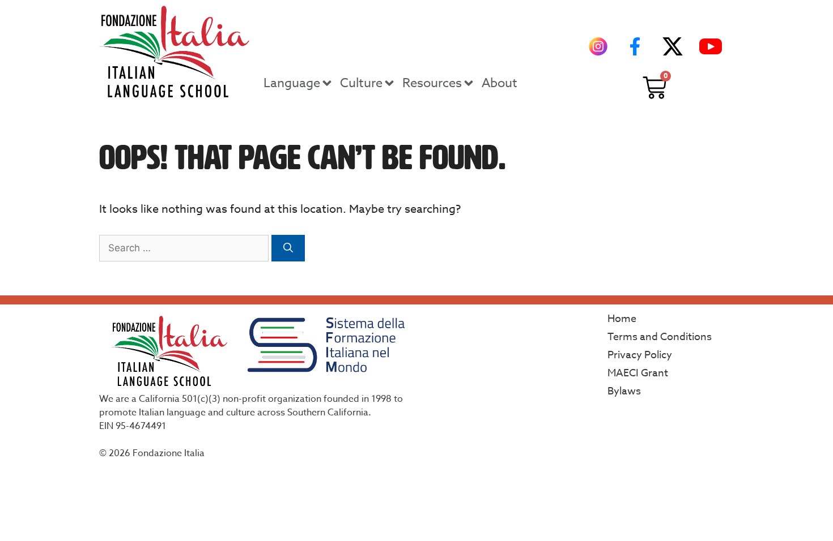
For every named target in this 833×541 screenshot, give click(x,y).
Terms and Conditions (659, 337)
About (499, 83)
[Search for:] (185, 247)
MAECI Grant (637, 373)
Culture (361, 83)
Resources (432, 83)
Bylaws (624, 391)
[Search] (288, 248)
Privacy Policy (639, 355)
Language (292, 83)
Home (621, 319)
